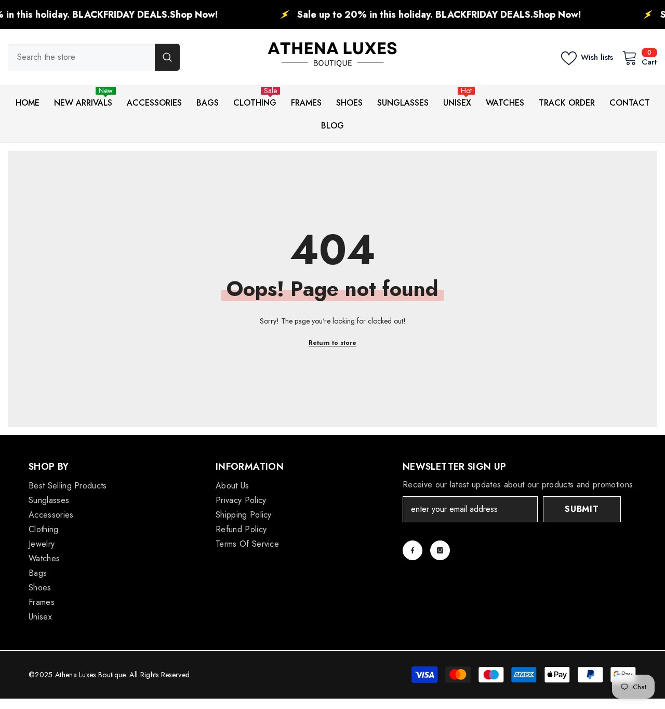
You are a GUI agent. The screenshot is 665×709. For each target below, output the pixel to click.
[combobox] (81, 57)
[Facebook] (412, 550)
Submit (582, 509)
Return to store (332, 342)
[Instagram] (440, 550)
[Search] (94, 57)
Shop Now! (172, 14)
